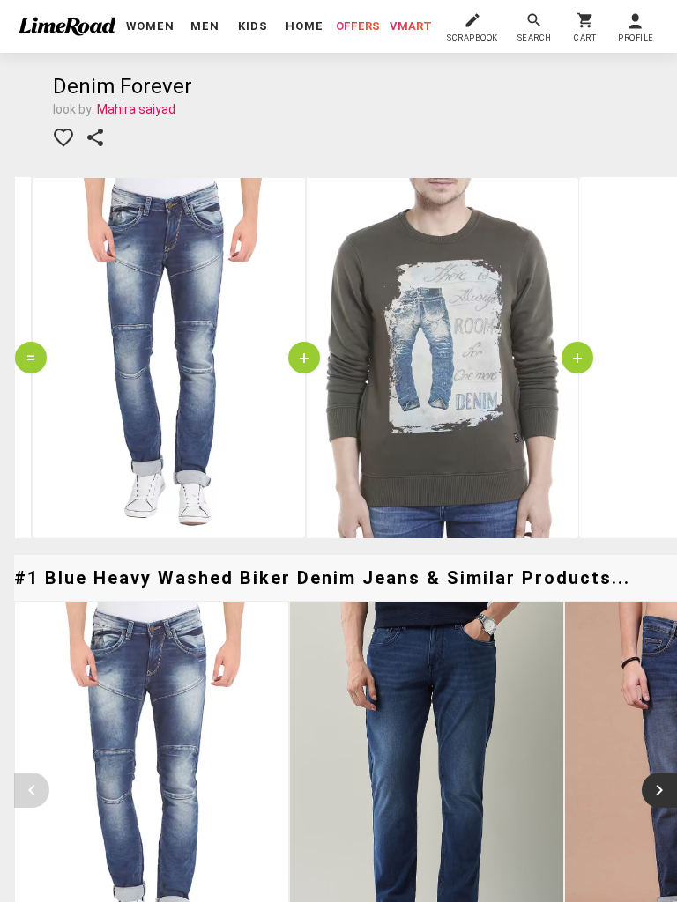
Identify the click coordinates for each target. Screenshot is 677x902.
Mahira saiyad (136, 109)
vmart (411, 26)
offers (358, 26)
